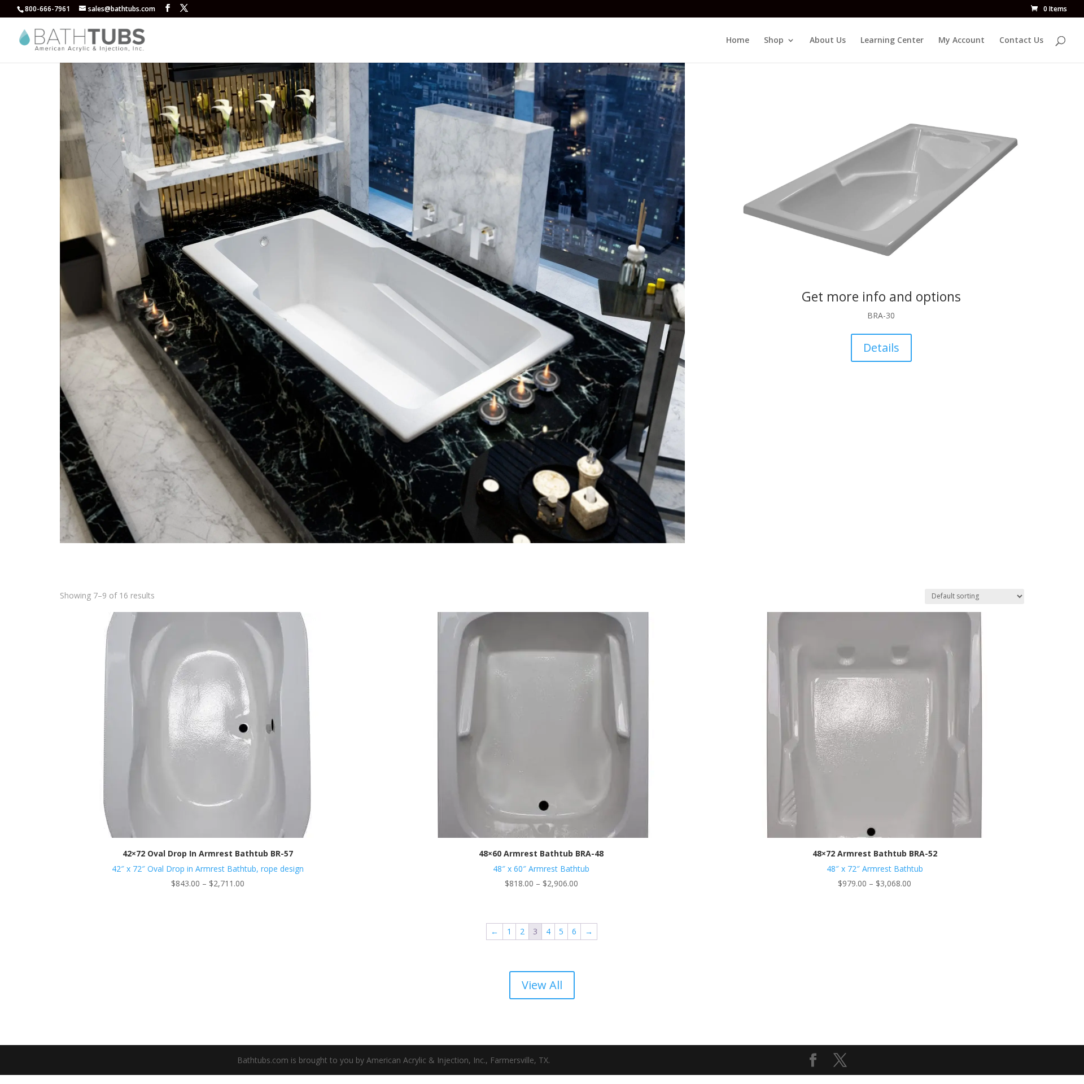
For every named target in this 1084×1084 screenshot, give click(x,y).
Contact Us (1021, 40)
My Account (961, 40)
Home (737, 40)
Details (881, 347)
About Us (828, 40)
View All (542, 985)
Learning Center (892, 40)
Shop (774, 40)
